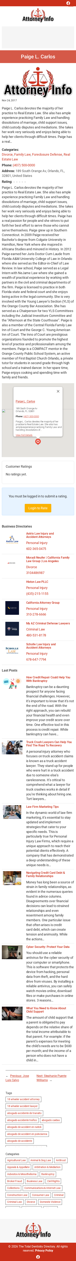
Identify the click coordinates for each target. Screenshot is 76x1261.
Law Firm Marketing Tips (42, 807)
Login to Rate (38, 508)
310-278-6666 (36, 614)
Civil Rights (53, 1181)
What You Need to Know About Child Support (46, 1010)
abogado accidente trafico (22, 1120)
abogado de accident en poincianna (27, 1134)
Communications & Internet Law (42, 1188)
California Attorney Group (43, 602)
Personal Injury (37, 543)
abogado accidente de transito (24, 1113)
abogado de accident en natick (24, 1127)
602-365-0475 (36, 549)
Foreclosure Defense (47, 154)
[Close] (58, 391)
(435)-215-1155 (37, 594)
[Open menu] (70, 4)
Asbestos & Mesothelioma (22, 1174)
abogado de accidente (19, 1140)
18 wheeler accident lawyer (22, 1106)
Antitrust (61, 1160)
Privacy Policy (44, 1250)
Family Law (22, 154)
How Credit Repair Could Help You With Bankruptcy (48, 679)
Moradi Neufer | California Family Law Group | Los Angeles (48, 559)
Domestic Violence (50, 1201)
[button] (38, 442)
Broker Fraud (14, 1181)
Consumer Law (40, 1195)
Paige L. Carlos (25, 401)
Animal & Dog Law (40, 1160)
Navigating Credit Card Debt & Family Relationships (45, 874)
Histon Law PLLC (37, 582)
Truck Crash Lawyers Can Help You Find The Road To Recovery (49, 743)
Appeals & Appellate (18, 1167)
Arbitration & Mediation (47, 1167)
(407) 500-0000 (24, 165)
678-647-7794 (36, 659)
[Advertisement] (38, 39)
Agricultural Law (16, 1160)
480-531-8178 (36, 635)
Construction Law (17, 1195)
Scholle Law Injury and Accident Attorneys (41, 646)
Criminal (58, 1195)
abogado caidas (51, 1120)
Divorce (7, 154)
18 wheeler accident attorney (23, 1099)
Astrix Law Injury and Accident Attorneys (40, 535)
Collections (13, 1188)
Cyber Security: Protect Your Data (48, 947)
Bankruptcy (47, 1174)
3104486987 (35, 573)
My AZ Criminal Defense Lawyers (48, 623)
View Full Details (24, 435)
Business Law (34, 1181)
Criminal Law (35, 629)
